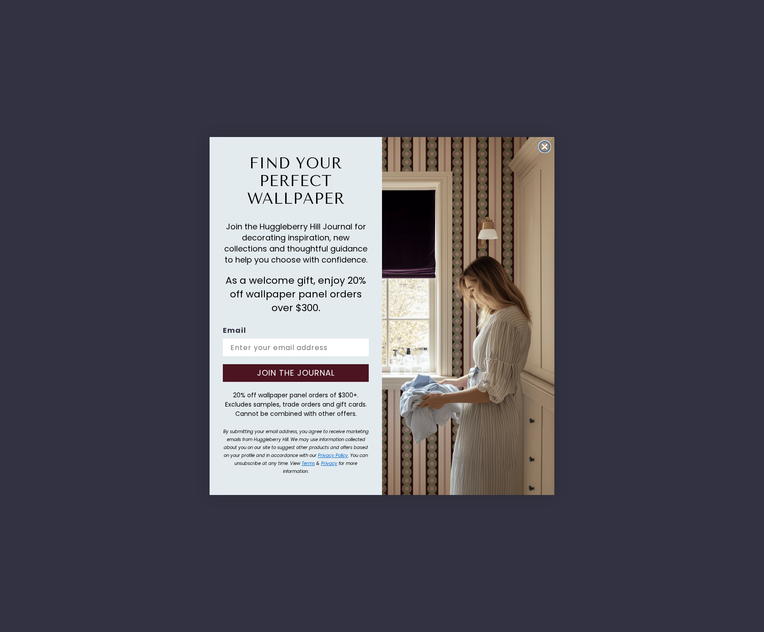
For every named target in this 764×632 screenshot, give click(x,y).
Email (234, 330)
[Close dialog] (544, 146)
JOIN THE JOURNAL (296, 372)
